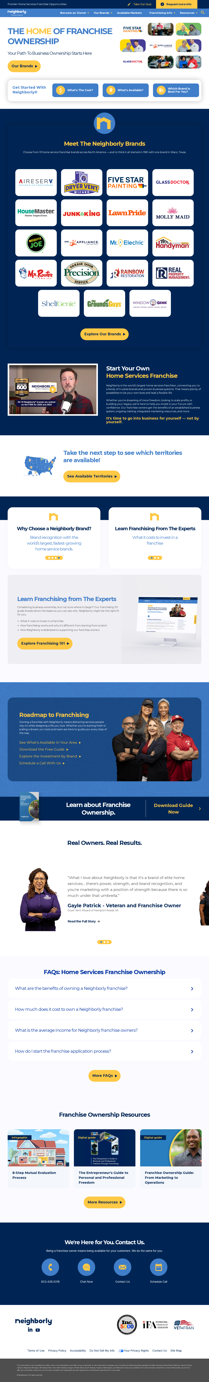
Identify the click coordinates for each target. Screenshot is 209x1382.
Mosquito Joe (36, 242)
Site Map (176, 1350)
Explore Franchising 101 (43, 643)
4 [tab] (59, 558)
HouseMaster (36, 212)
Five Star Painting (127, 182)
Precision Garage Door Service (82, 273)
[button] (104, 988)
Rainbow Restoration (127, 273)
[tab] (104, 988)
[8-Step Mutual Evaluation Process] (38, 1158)
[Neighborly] (17, 13)
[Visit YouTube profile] (37, 1329)
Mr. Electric (127, 242)
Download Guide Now (173, 809)
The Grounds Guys (104, 303)
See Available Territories (90, 476)
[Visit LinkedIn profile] (30, 1329)
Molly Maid (173, 212)
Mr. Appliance (82, 242)
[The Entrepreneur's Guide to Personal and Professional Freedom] (104, 1158)
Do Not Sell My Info (102, 1350)
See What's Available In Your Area (48, 742)
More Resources (103, 1202)
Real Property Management (173, 273)
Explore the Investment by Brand (48, 756)
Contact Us (159, 1350)
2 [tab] (52, 558)
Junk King (82, 212)
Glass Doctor (173, 182)
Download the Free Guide (41, 749)
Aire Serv (36, 182)
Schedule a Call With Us (40, 763)
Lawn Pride (127, 212)
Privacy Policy (57, 1350)
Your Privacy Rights (136, 1350)
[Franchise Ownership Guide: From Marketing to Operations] (171, 1158)
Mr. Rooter (36, 273)
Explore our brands (102, 334)
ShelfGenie (59, 303)
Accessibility (78, 1350)
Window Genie (150, 303)
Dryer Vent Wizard (82, 182)
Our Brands (22, 66)
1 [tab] (49, 558)
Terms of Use (36, 1350)
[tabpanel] (54, 542)
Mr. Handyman (173, 242)
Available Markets (129, 12)
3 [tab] (55, 558)
